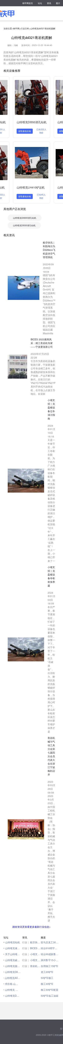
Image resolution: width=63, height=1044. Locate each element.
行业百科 (25, 28)
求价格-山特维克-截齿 (12, 984)
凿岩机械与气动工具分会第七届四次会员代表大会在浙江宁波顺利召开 (35, 966)
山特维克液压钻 (12, 948)
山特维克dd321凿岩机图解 (42, 28)
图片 (58, 3)
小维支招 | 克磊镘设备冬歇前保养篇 (35, 960)
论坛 (40, 3)
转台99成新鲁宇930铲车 (50, 954)
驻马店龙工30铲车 (50, 942)
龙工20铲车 (47, 972)
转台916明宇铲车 (50, 948)
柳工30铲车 (47, 984)
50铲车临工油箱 (49, 995)
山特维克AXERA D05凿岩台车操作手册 (12, 978)
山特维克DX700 (12, 995)
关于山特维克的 (12, 954)
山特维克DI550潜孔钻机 (32, 122)
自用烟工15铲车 (49, 966)
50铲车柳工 (47, 978)
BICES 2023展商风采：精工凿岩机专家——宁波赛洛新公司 (35, 948)
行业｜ (26, 942)
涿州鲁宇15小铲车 (50, 960)
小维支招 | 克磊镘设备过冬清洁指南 (35, 954)
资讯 (49, 3)
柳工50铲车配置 (49, 989)
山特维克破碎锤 (12, 960)
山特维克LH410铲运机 (31, 187)
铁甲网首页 (27, 3)
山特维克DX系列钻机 (12, 972)
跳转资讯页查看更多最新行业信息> (31, 926)
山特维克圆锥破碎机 (12, 966)
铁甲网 (16, 28)
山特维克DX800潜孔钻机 (24, 217)
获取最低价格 (24, 131)
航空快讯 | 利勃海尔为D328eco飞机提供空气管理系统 (35, 942)
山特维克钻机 (12, 942)
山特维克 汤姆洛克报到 (12, 989)
